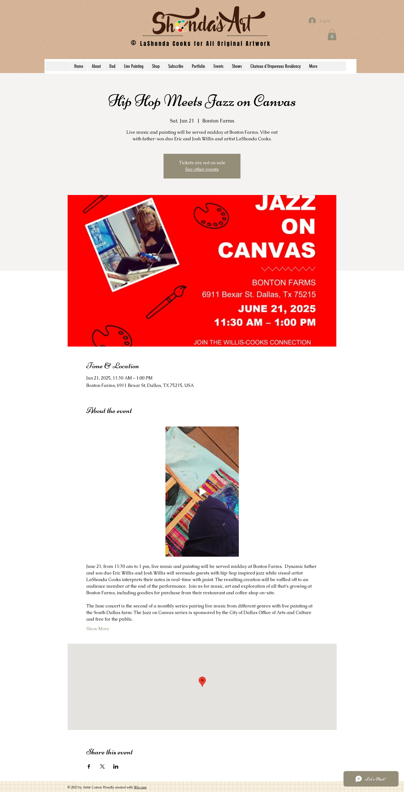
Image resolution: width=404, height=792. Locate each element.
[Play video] (202, 491)
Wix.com (140, 787)
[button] (332, 34)
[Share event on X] (102, 766)
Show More (97, 629)
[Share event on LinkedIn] (115, 766)
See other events (202, 169)
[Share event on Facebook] (89, 766)
